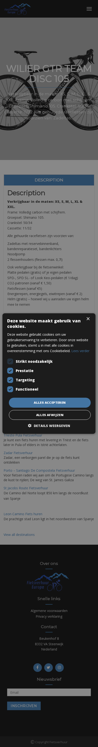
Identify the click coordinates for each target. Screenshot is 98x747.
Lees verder (80, 351)
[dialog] (49, 373)
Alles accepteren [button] (50, 402)
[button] (49, 425)
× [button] (88, 319)
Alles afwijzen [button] (50, 414)
